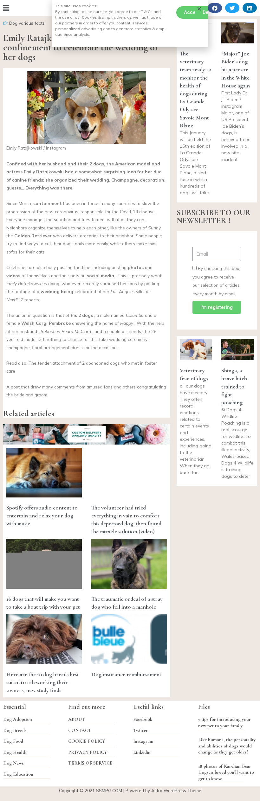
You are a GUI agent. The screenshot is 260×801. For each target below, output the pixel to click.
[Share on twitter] (232, 8)
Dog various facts (27, 23)
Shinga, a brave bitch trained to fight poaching (234, 386)
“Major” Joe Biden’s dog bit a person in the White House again (235, 69)
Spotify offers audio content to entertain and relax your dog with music (42, 515)
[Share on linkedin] (250, 8)
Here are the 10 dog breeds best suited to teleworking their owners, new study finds (42, 682)
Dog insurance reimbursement (126, 674)
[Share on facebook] (215, 8)
